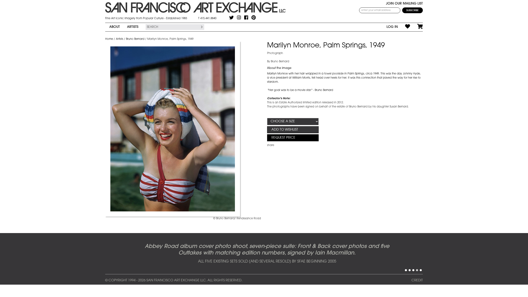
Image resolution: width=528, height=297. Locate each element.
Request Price (283, 137)
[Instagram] (239, 17)
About (114, 27)
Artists (132, 27)
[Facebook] (246, 17)
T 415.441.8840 (207, 18)
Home (109, 39)
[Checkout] (416, 27)
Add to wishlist (284, 129)
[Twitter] (231, 17)
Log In (392, 27)
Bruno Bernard (135, 39)
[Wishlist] (404, 27)
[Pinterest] (253, 17)
